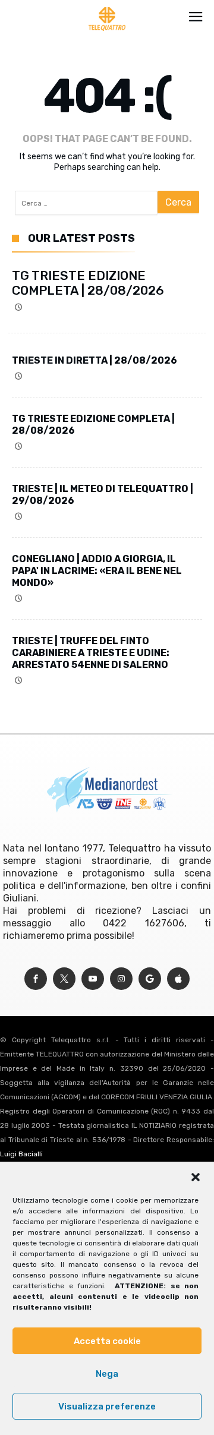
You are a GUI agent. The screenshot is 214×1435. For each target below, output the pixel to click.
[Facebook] (35, 979)
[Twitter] (64, 979)
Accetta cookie (107, 1341)
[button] (196, 1177)
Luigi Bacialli (21, 1154)
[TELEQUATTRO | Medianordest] (107, 7)
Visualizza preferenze (107, 1406)
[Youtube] (92, 979)
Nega (107, 1373)
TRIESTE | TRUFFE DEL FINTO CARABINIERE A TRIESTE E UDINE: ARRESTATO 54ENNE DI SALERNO (90, 652)
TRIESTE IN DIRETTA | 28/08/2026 (94, 360)
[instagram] (121, 979)
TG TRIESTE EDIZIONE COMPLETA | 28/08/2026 (88, 283)
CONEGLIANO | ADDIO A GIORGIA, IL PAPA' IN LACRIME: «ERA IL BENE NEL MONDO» (97, 570)
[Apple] (178, 979)
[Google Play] (150, 979)
